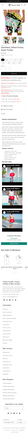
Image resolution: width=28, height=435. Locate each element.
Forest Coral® (8, 427)
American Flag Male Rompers (10, 392)
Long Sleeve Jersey (7, 364)
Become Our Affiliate (7, 340)
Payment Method (7, 330)
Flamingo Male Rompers (8, 386)
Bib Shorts (5, 358)
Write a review (14, 243)
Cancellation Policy (7, 321)
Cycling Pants (6, 367)
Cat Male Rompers (7, 383)
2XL (21, 59)
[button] (2, 4)
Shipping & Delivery (7, 315)
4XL (9, 62)
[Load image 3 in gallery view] (21, 40)
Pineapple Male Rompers (8, 389)
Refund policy (6, 336)
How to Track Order (7, 312)
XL (15, 59)
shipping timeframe (5, 93)
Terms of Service (7, 333)
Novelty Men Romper (7, 267)
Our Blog (5, 343)
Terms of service (6, 327)
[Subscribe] (22, 408)
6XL (20, 62)
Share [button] (3, 113)
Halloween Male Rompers (9, 395)
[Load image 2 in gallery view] (14, 40)
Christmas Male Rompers (9, 398)
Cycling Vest (5, 374)
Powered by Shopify (15, 427)
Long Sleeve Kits (7, 371)
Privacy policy (6, 324)
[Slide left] (1, 40)
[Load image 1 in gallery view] (6, 40)
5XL (14, 62)
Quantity (3, 65)
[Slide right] (26, 40)
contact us (12, 83)
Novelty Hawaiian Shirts (17, 267)
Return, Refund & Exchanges (9, 318)
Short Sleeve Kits (7, 361)
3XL (3, 62)
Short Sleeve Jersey (7, 355)
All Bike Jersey (6, 352)
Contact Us (5, 309)
